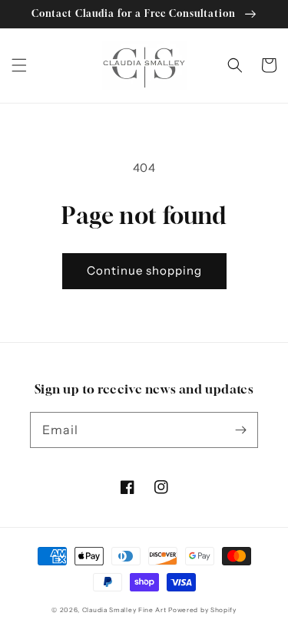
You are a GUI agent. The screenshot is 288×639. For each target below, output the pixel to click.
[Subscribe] (240, 429)
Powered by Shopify (202, 610)
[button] (19, 65)
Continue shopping (144, 270)
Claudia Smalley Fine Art (124, 610)
